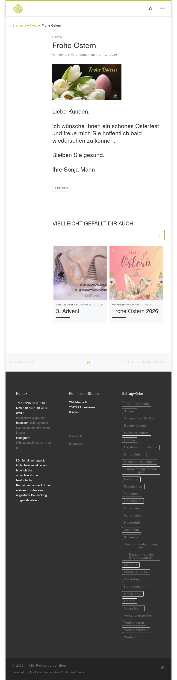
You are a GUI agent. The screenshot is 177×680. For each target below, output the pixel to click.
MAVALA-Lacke (136, 572)
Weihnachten (134, 623)
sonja (63, 54)
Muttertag (131, 579)
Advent (129, 411)
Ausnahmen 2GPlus (139, 418)
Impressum (76, 443)
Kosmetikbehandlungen (141, 546)
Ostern (129, 601)
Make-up (130, 565)
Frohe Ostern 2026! (136, 311)
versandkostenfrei (138, 615)
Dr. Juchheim (134, 454)
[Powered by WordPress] (30, 672)
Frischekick (133, 486)
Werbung (131, 637)
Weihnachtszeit (136, 630)
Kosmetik (131, 537)
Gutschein (132, 508)
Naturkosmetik (135, 586)
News (34, 25)
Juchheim (131, 530)
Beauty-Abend (135, 425)
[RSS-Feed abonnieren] (163, 667)
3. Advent (67, 311)
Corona (129, 440)
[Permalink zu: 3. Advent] (80, 273)
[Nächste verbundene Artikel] (160, 235)
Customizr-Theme (72, 672)
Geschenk (132, 493)
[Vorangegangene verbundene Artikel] (148, 235)
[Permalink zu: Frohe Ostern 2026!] (136, 273)
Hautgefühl (132, 522)
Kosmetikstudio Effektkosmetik (141, 556)
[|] (18, 7)
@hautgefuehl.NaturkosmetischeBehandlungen (33, 427)
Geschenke (133, 501)
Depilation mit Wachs (140, 447)
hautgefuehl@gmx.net (30, 417)
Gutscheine (133, 515)
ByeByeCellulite (136, 433)
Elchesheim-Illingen (139, 462)
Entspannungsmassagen (141, 470)
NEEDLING (132, 594)
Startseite (19, 25)
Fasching (131, 479)
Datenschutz (77, 436)
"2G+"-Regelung (136, 404)
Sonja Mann (133, 608)
